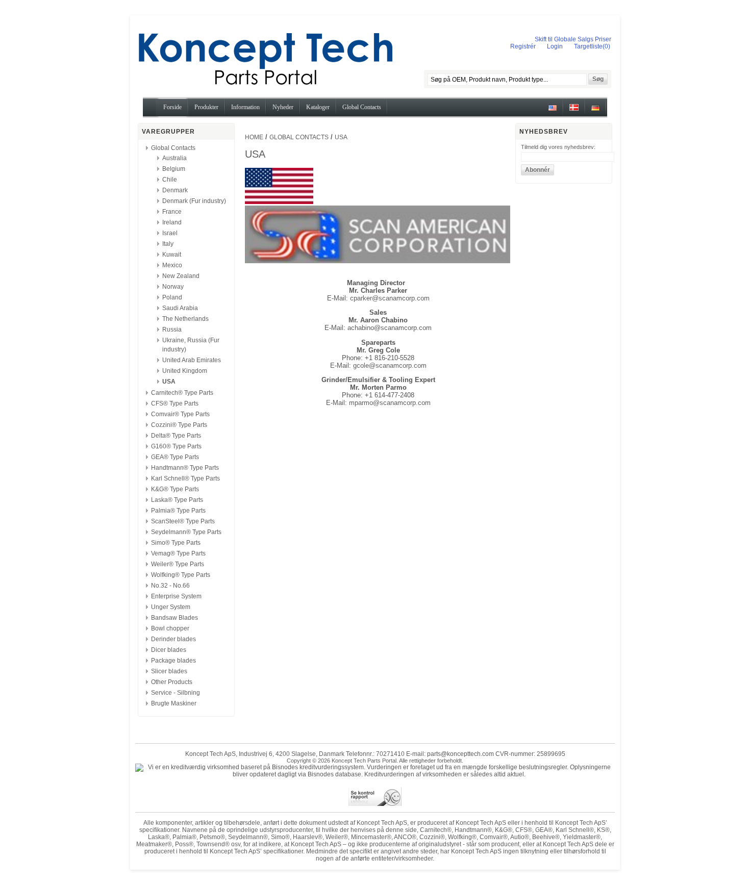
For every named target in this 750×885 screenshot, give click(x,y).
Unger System (170, 607)
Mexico (172, 265)
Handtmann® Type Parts (185, 467)
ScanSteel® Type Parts (183, 521)
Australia (174, 158)
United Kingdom (184, 370)
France (172, 211)
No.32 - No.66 (170, 585)
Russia (172, 329)
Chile (169, 179)
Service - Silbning (175, 692)
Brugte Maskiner (173, 703)
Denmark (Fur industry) (194, 201)
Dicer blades (168, 649)
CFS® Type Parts (174, 403)
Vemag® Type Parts (178, 553)
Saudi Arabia (180, 308)
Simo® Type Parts (176, 542)
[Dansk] (574, 111)
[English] (552, 111)
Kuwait (171, 254)
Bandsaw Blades (174, 617)
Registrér (523, 46)
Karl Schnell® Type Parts (185, 478)
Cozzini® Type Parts (179, 424)
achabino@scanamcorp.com (389, 328)
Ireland (172, 222)
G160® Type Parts (176, 446)
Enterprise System (176, 596)
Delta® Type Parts (176, 435)
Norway (173, 286)
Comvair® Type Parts (180, 414)
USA (169, 381)
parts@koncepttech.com (460, 753)
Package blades (173, 660)
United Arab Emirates (191, 360)
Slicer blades (169, 671)
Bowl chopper (170, 628)
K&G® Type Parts (175, 489)
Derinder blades (173, 639)
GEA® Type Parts (175, 457)
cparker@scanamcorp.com (390, 298)
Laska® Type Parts (177, 499)
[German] (595, 111)
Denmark (175, 190)
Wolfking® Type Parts (180, 574)
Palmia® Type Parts (178, 510)
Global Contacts (173, 147)
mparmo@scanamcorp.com (390, 403)
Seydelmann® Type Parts (186, 532)
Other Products (171, 682)
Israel (170, 233)
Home (254, 137)
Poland (172, 297)
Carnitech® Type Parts (182, 392)
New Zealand (180, 276)
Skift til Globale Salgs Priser (573, 39)
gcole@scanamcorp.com (390, 365)
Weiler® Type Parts (177, 564)
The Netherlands (185, 318)
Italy (167, 243)
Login (555, 46)
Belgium (173, 168)
